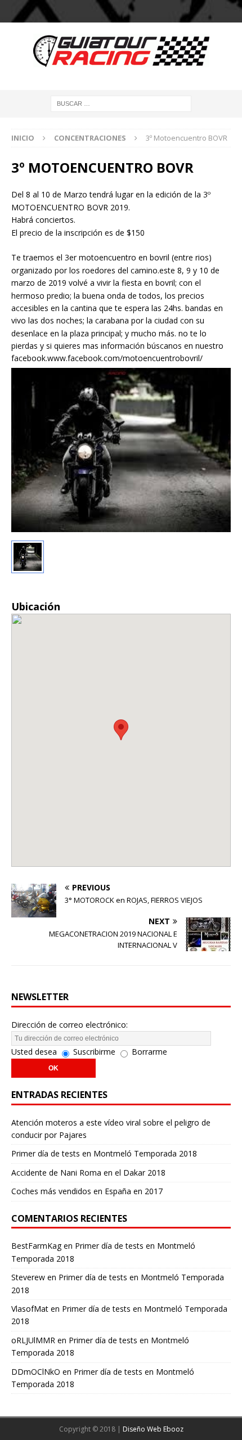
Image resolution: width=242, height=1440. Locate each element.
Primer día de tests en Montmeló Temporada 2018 (104, 1153)
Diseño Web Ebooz (153, 1429)
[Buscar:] (121, 102)
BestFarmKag (36, 1245)
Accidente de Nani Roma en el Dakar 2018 (88, 1172)
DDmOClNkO (35, 1371)
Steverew (28, 1277)
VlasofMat (29, 1308)
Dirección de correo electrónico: (69, 1024)
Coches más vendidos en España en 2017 (87, 1191)
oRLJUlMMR (33, 1340)
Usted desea (34, 1051)
